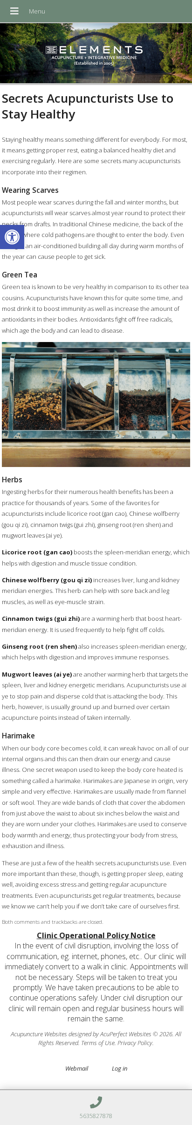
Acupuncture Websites (39, 1034)
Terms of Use (98, 1043)
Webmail (76, 1068)
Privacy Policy (134, 1043)
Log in (119, 1068)
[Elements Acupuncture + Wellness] (96, 54)
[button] (12, 237)
